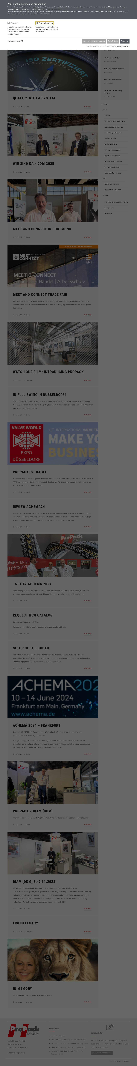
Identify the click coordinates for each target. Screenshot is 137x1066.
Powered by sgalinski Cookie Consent (98, 46)
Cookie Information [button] (14, 41)
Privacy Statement (123, 46)
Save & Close (113, 41)
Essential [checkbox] (14, 23)
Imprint (114, 46)
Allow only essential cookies (94, 41)
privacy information (55, 9)
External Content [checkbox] (46, 23)
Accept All (124, 41)
